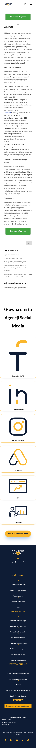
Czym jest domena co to (11, 255)
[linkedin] (11, 740)
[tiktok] (28, 740)
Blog (18, 607)
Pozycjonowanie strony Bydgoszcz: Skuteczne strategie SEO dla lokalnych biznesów (16, 267)
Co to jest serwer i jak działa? (13, 258)
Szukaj (29, 243)
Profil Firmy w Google (18, 696)
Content (8, 113)
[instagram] (22, 740)
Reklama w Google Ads (18, 660)
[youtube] (16, 740)
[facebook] (5, 740)
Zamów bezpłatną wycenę (18, 534)
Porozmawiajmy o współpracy (18, 706)
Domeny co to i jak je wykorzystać (15, 262)
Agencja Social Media (18, 717)
